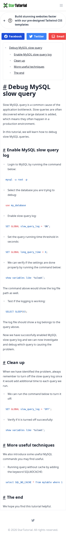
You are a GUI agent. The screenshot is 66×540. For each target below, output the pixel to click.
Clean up (19, 60)
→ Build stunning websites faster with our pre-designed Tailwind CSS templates (32, 20)
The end (19, 73)
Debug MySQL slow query (25, 48)
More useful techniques (29, 67)
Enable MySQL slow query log (33, 54)
